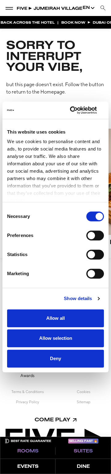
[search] (103, 8)
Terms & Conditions (27, 392)
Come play (52, 420)
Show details (78, 298)
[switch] (95, 235)
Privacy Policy (27, 402)
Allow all (55, 318)
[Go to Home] (50, 8)
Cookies (83, 392)
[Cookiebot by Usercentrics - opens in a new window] (78, 110)
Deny (55, 358)
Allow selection (55, 338)
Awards (27, 375)
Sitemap (83, 402)
